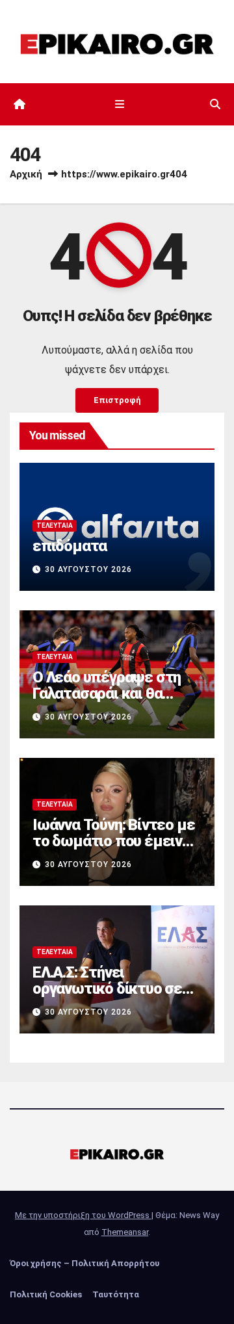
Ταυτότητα (115, 1294)
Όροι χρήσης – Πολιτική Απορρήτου (84, 1263)
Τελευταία (54, 525)
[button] (215, 104)
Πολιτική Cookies (46, 1294)
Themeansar (124, 1232)
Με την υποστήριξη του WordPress (83, 1215)
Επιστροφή (117, 400)
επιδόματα (69, 546)
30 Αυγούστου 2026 (88, 569)
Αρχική (26, 174)
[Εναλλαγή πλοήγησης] (119, 104)
